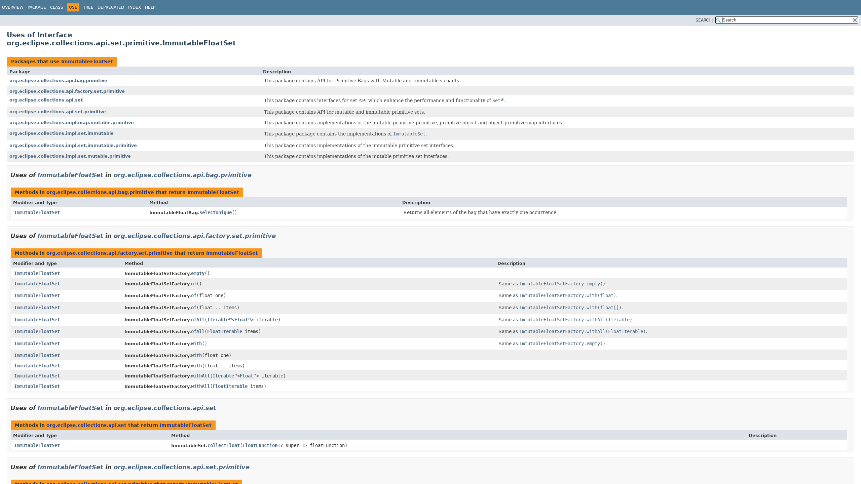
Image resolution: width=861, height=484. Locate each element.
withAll (200, 375)
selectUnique (215, 212)
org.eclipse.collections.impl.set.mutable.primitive (70, 156)
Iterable (218, 319)
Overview (13, 7)
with (196, 343)
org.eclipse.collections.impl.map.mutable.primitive (71, 122)
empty (197, 273)
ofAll (197, 319)
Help (150, 7)
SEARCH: (704, 20)
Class (56, 7)
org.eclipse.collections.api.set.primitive (57, 111)
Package (37, 7)
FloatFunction (259, 445)
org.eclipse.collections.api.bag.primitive (58, 80)
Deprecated (111, 7)
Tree (88, 7)
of (193, 283)
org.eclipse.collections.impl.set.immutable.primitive (73, 145)
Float (241, 319)
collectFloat (224, 445)
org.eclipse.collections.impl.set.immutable (61, 133)
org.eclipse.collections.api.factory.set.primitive (67, 91)
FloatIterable (224, 331)
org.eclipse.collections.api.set (46, 100)
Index (134, 7)
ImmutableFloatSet (87, 61)
